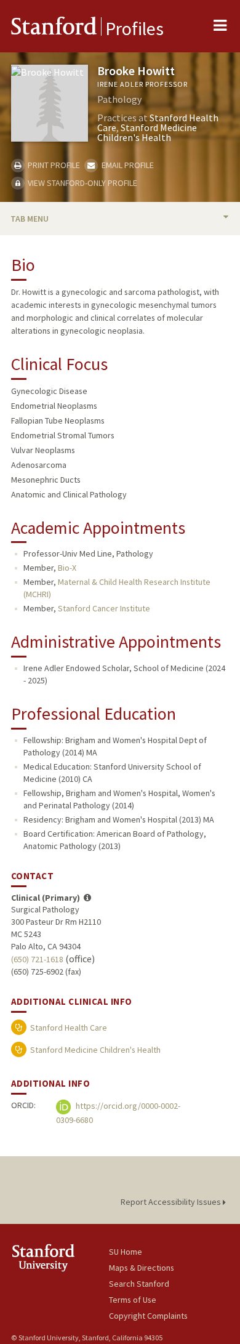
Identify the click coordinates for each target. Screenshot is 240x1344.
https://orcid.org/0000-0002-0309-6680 (118, 1112)
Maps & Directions (141, 1267)
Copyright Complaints (148, 1315)
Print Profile (53, 165)
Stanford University (60, 1257)
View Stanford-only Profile (81, 182)
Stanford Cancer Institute (104, 608)
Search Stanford (139, 1283)
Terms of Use (132, 1299)
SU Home (125, 1251)
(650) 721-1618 (37, 959)
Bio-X (67, 567)
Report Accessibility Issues (172, 1201)
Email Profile (126, 165)
